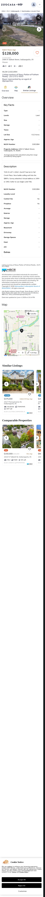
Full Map (33, 353)
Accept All (22, 879)
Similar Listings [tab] (29, 90)
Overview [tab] (5, 91)
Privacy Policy (23, 872)
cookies (9, 866)
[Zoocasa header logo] (11, 4)
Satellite (33, 314)
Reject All (21, 885)
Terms (14, 872)
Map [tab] (16, 90)
